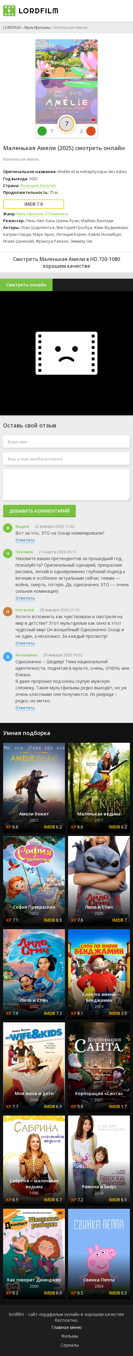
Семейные (58, 214)
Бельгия (48, 185)
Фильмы (69, 1336)
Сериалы (70, 1345)
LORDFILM (12, 27)
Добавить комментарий (39, 511)
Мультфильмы (37, 27)
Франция (29, 185)
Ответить (25, 540)
